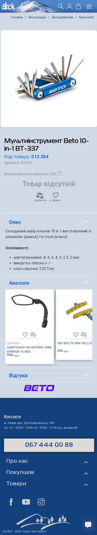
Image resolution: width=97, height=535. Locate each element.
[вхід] (70, 8)
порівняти (40, 200)
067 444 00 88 (49, 445)
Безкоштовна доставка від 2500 (33, 173)
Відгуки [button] (18, 375)
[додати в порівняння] (33, 335)
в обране (55, 200)
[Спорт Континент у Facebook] (11, 502)
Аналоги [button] (19, 283)
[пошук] (61, 8)
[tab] (48, 222)
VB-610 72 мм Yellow (76, 343)
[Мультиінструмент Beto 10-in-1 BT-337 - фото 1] (49, 78)
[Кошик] (78, 8)
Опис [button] (15, 222)
